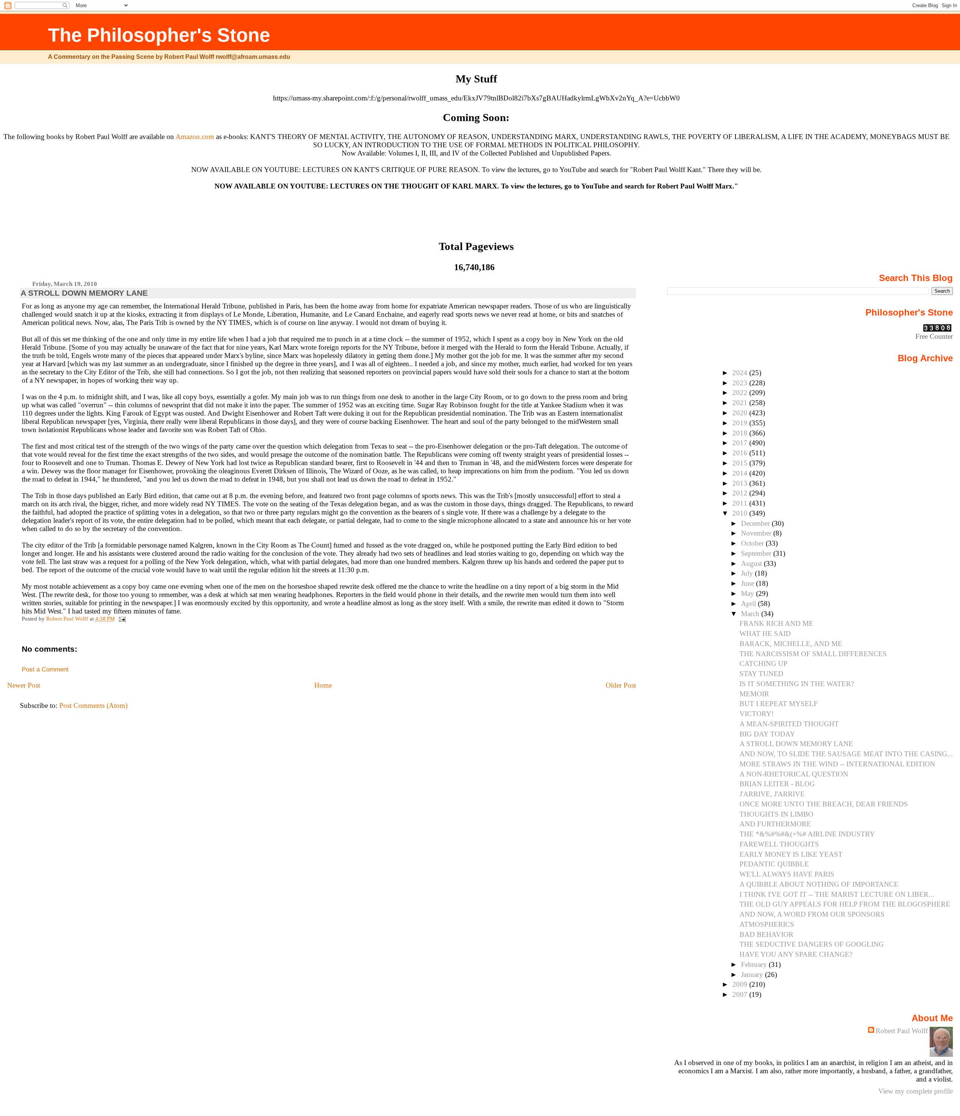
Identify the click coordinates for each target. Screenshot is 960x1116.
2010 (740, 513)
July (748, 573)
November (757, 533)
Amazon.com (195, 137)
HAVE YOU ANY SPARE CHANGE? (796, 954)
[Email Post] (122, 618)
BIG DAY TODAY (767, 734)
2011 (740, 503)
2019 (740, 423)
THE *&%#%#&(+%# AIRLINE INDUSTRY (807, 834)
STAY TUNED (761, 674)
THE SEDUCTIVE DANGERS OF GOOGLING (812, 944)
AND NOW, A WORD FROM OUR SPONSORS (812, 914)
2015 (740, 463)
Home (323, 685)
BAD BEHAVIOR (767, 934)
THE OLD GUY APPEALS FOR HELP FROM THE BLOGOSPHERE (845, 904)
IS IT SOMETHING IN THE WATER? (797, 684)
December (756, 523)
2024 (740, 373)
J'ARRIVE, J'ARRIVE (772, 794)
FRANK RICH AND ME (776, 623)
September (757, 553)
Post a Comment (45, 669)
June (748, 583)
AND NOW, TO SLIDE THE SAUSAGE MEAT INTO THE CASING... (846, 754)
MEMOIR (754, 694)
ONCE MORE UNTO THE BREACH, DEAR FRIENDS (824, 804)
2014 (740, 473)
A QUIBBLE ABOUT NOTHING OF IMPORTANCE (819, 884)
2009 (740, 984)
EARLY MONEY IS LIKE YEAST (791, 854)
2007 (740, 994)
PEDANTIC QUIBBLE (774, 864)
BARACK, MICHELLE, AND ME (791, 644)
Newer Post (23, 685)
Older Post (621, 685)
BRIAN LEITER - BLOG (777, 784)
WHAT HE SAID (765, 633)
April (749, 603)
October (753, 543)
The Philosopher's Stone (159, 35)
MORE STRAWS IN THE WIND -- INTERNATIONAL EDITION (837, 764)
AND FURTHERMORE (775, 824)
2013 (740, 483)
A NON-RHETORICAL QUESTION (794, 774)
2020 (740, 413)
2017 (740, 443)
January (753, 974)
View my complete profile (915, 1091)
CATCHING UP (764, 663)
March (751, 614)
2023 (740, 383)
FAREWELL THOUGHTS (779, 844)
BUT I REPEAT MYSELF (779, 704)
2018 (740, 433)
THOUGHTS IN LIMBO (776, 814)
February (755, 964)
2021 (740, 403)
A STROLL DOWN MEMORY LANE (796, 744)
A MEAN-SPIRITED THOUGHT (789, 724)
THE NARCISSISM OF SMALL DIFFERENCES (813, 654)
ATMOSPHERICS (767, 924)
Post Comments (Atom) (93, 705)
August (752, 563)
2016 (740, 453)
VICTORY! (757, 714)
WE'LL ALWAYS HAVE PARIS (787, 874)
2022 (740, 392)
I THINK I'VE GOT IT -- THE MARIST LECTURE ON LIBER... (837, 894)
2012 (740, 493)
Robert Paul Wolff (902, 1031)
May (748, 593)
